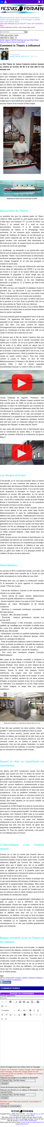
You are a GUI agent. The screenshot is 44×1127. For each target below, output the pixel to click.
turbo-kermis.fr (37, 1122)
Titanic (2, 980)
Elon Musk (34, 40)
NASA (13, 40)
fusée (2, 40)
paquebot (17, 980)
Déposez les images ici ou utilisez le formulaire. (19, 1078)
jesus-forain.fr (26, 1122)
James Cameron (28, 978)
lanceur (27, 40)
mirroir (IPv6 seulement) (28, 1120)
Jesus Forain (15, 54)
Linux (18, 42)
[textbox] (22, 1043)
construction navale (13, 978)
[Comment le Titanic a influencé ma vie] (5, 983)
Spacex (3, 42)
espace (8, 40)
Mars (23, 42)
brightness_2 (39, 1)
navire (9, 980)
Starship (20, 40)
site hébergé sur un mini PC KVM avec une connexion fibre (27, 1114)
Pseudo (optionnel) (7, 996)
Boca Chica (11, 42)
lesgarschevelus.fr (21, 1124)
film (2, 978)
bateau (39, 978)
